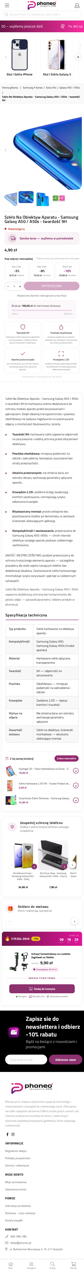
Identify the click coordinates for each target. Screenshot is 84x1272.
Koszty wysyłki (14, 1220)
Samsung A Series (33, 88)
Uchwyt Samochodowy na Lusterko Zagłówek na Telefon (50, 955)
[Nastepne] (78, 57)
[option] (42, 150)
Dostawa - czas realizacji (20, 1213)
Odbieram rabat (65, 1059)
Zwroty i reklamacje (17, 1165)
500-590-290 (18, 1236)
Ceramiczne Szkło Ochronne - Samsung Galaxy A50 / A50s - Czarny (45, 798)
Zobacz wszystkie (66, 758)
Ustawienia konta (15, 1189)
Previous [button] (5, 150)
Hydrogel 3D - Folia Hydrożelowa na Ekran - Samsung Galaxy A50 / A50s (45, 769)
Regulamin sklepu (15, 1151)
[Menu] (7, 5)
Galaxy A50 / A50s (69, 88)
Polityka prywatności (17, 1158)
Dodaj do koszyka (44, 989)
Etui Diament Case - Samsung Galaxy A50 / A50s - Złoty (23, 876)
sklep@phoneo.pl (20, 1243)
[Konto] (77, 5)
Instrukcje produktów (18, 1206)
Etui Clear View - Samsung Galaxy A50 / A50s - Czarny (53, 875)
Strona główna (10, 88)
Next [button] (78, 150)
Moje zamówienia (15, 1182)
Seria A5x (51, 88)
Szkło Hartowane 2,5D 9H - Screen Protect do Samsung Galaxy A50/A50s (45, 783)
